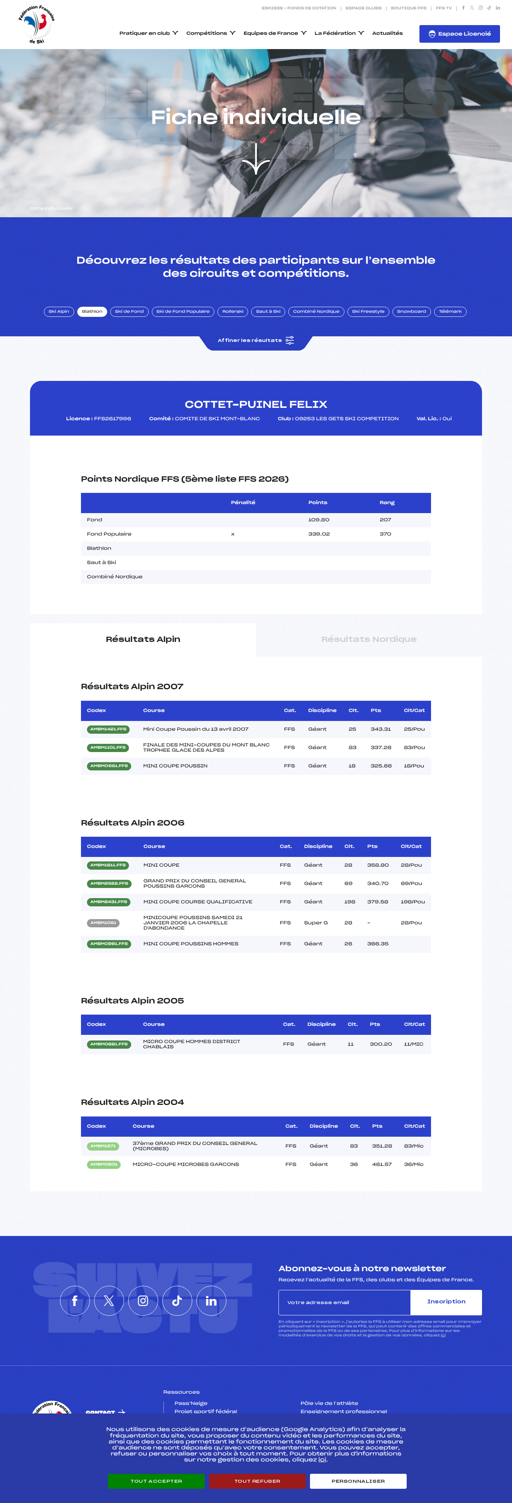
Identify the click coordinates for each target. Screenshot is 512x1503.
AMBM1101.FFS (108, 748)
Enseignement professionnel (344, 1412)
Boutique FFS (409, 8)
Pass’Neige (191, 1404)
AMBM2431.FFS (108, 902)
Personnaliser (358, 1481)
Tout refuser (257, 1481)
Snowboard (411, 312)
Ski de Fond (129, 312)
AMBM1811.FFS (108, 865)
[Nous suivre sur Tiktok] (489, 9)
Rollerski (232, 312)
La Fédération (335, 33)
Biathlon (92, 312)
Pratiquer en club (145, 33)
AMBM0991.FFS (109, 944)
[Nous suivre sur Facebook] (463, 9)
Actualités (387, 33)
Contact (100, 1412)
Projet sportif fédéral (206, 1412)
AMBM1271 (103, 1146)
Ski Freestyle (368, 312)
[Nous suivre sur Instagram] (481, 9)
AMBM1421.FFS (108, 729)
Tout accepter (156, 1481)
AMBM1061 (103, 923)
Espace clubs (364, 8)
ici (443, 1335)
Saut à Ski (268, 312)
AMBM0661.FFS (109, 766)
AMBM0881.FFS (109, 1044)
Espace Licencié (464, 34)
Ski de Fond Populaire (183, 312)
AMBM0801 (103, 1165)
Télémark (450, 312)
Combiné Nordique (316, 312)
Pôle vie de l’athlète (329, 1404)
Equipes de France (271, 33)
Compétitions (206, 33)
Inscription (446, 1302)
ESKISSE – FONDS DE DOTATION (299, 8)
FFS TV (444, 8)
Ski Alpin (59, 312)
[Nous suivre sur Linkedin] (498, 9)
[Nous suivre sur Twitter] (472, 9)
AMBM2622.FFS (109, 884)
